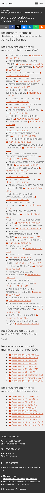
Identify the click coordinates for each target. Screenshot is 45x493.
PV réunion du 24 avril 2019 (24, 405)
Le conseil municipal (31, 13)
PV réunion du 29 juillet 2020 (25, 369)
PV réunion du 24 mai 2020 (24, 360)
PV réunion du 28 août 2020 (24, 372)
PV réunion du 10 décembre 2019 (27, 422)
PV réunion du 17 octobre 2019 (26, 416)
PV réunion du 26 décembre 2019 (27, 425)
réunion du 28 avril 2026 (17, 101)
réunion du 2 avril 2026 (29, 81)
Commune (14, 13)
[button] (12, 27)
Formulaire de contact (14, 444)
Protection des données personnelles (20, 478)
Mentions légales (10, 476)
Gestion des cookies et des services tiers (21, 481)
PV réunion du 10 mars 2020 (25, 357)
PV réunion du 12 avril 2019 (24, 402)
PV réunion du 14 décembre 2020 (27, 380)
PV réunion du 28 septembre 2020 (27, 375)
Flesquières (7, 3)
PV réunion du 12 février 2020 (25, 354)
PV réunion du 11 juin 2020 (24, 363)
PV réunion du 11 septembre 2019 (27, 413)
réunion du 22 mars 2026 (31, 64)
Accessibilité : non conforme (16, 484)
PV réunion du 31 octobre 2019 (26, 419)
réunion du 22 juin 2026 (17, 286)
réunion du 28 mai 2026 (20, 243)
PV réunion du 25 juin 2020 (24, 366)
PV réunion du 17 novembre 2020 (27, 378)
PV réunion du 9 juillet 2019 (24, 410)
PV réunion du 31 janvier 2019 (25, 396)
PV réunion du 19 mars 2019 (25, 399)
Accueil (4, 13)
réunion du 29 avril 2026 (17, 176)
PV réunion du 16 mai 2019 (24, 407)
